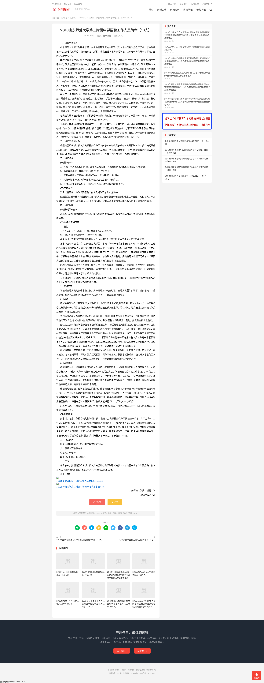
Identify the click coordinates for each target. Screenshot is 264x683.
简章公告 (82, 18)
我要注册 (67, 3)
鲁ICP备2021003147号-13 (146, 670)
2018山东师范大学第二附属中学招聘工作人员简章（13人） (106, 30)
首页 (151, 9)
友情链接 (195, 3)
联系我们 (142, 651)
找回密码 (183, 3)
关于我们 (122, 651)
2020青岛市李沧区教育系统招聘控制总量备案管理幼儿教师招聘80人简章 (143, 604)
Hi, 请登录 (56, 3)
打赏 (115, 502)
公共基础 (201, 9)
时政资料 (175, 9)
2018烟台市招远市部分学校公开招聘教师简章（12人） (79, 540)
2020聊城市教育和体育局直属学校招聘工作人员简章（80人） (118, 604)
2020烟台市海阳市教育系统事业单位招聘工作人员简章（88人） (93, 604)
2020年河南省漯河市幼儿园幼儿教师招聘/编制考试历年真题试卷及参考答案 (118, 575)
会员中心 (172, 3)
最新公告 (162, 9)
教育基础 (188, 9)
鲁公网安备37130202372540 (13, 681)
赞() (97, 502)
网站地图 (131, 670)
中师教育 (62, 10)
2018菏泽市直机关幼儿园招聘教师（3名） (137, 540)
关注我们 (206, 3)
